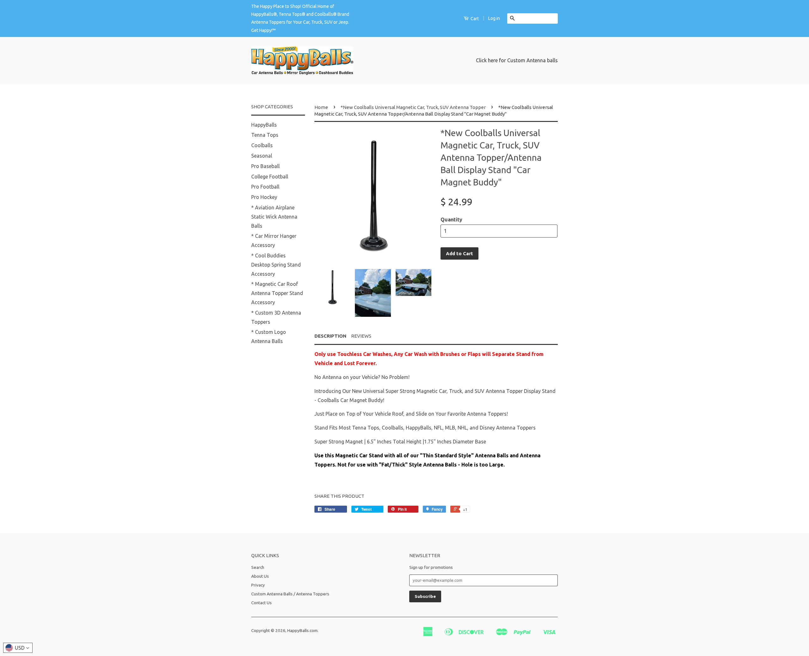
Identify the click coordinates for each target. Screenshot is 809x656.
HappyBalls (264, 125)
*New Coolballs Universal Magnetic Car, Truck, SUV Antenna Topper (413, 107)
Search (257, 567)
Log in (494, 18)
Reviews (361, 336)
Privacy (258, 584)
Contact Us (261, 602)
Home (321, 107)
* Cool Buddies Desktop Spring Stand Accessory (276, 265)
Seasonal (261, 156)
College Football (269, 176)
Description (330, 336)
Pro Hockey (264, 197)
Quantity (451, 219)
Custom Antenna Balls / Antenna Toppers (290, 593)
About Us (260, 576)
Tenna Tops (264, 135)
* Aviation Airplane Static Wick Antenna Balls (274, 217)
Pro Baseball (265, 166)
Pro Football (265, 187)
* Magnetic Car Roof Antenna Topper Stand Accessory (277, 293)
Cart (474, 18)
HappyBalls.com (302, 630)
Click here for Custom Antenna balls (517, 60)
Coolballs (262, 145)
